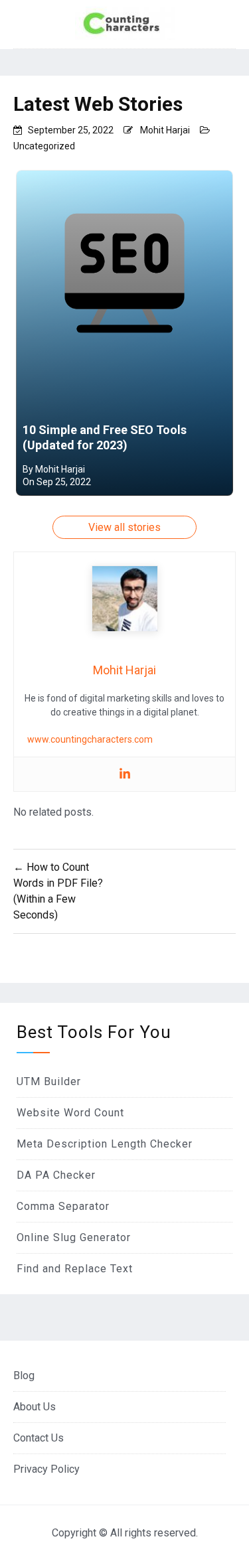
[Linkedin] (125, 774)
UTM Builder (49, 1081)
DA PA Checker (56, 1175)
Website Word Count (70, 1112)
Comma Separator (63, 1206)
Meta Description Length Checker (105, 1144)
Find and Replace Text (75, 1268)
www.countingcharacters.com (90, 739)
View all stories (124, 527)
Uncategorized (44, 146)
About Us (34, 1406)
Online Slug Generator (74, 1237)
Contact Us (38, 1438)
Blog (24, 1375)
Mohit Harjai (165, 130)
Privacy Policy (46, 1469)
